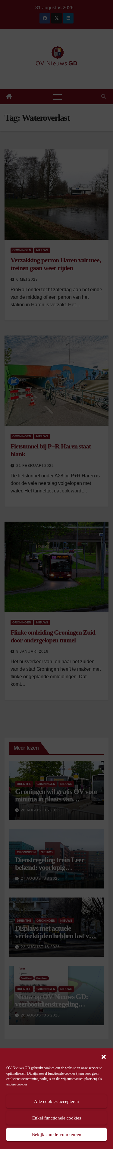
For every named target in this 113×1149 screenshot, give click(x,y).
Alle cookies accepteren (56, 1101)
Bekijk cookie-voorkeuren (56, 1134)
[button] (104, 1056)
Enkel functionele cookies (56, 1118)
